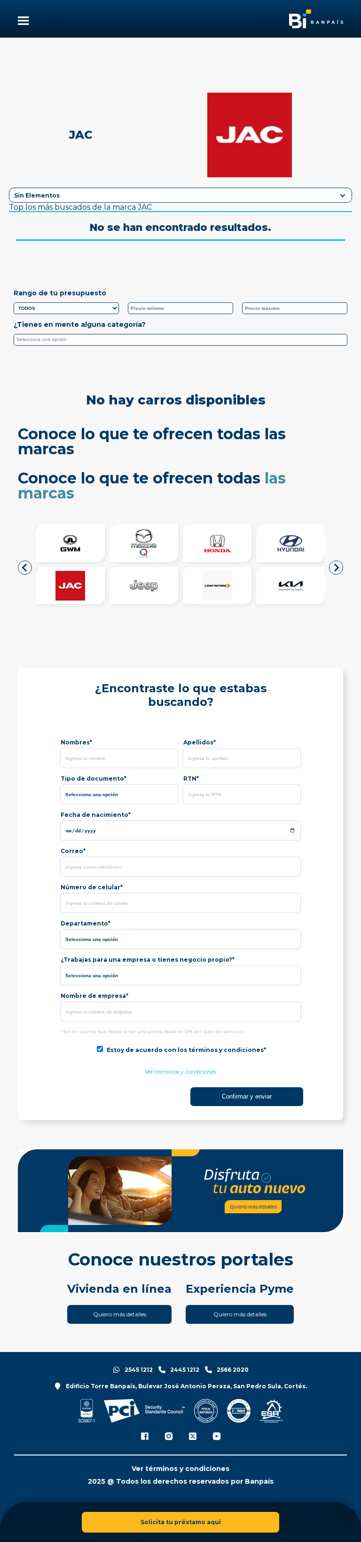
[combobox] (180, 340)
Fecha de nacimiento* (96, 814)
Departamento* (85, 923)
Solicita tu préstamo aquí (181, 1522)
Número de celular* (92, 887)
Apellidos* (199, 742)
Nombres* (76, 742)
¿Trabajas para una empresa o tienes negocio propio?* (148, 959)
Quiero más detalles (119, 1314)
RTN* (191, 778)
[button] (25, 568)
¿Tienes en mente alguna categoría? (80, 324)
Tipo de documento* (93, 778)
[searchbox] (182, 341)
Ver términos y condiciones (180, 1071)
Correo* (73, 850)
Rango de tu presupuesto (60, 293)
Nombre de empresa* (94, 995)
